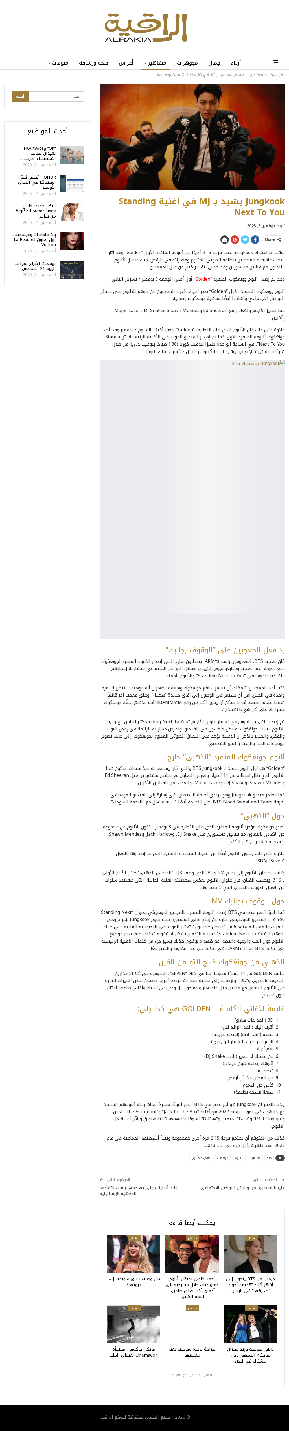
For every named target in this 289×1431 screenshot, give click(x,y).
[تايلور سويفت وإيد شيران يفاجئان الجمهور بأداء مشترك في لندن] (250, 1324)
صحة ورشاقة (93, 63)
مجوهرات (187, 63)
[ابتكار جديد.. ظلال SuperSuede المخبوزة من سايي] (72, 212)
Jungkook (254, 1158)
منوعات (60, 63)
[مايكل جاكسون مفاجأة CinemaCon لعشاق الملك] (133, 1324)
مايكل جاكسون (201, 1158)
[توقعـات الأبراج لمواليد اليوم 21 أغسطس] (72, 270)
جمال (214, 63)
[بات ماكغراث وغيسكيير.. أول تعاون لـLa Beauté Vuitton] (72, 241)
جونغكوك (222, 1158)
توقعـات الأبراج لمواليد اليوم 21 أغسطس (35, 265)
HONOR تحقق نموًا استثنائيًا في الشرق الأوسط (37, 182)
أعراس (126, 63)
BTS (269, 1158)
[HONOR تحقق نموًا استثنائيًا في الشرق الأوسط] (72, 184)
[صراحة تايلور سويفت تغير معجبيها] (192, 1324)
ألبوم (238, 1158)
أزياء (236, 63)
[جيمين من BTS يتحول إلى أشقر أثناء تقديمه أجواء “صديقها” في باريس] (250, 1254)
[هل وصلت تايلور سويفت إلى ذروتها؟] (133, 1254)
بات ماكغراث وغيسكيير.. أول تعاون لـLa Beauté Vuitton (34, 240)
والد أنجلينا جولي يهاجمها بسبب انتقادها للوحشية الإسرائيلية (139, 1191)
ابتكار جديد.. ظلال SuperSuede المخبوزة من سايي (36, 211)
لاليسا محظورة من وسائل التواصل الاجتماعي (243, 1188)
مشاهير (157, 63)
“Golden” (203, 279)
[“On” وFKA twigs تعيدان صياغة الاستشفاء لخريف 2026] (72, 155)
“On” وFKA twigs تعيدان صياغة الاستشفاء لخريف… (38, 153)
